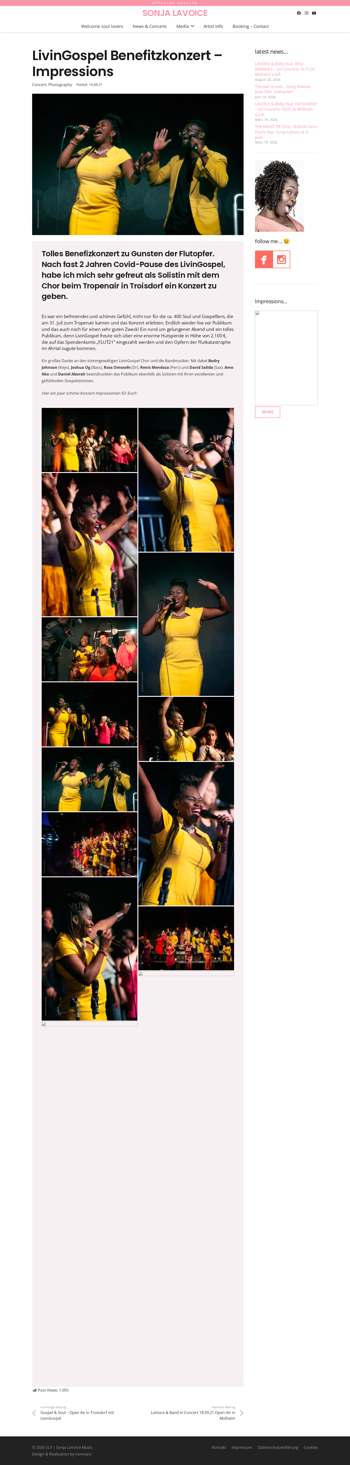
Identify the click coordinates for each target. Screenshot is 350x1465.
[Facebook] (299, 13)
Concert (39, 84)
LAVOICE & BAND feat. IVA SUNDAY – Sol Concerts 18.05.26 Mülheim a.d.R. (286, 109)
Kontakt (219, 1447)
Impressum (242, 1447)
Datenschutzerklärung (278, 1447)
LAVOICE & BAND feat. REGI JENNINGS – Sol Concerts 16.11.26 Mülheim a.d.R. (285, 69)
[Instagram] (306, 13)
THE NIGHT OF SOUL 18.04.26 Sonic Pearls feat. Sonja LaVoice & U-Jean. (286, 132)
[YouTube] (314, 13)
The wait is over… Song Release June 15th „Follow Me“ (282, 89)
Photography (60, 84)
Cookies (311, 1447)
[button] (192, 26)
